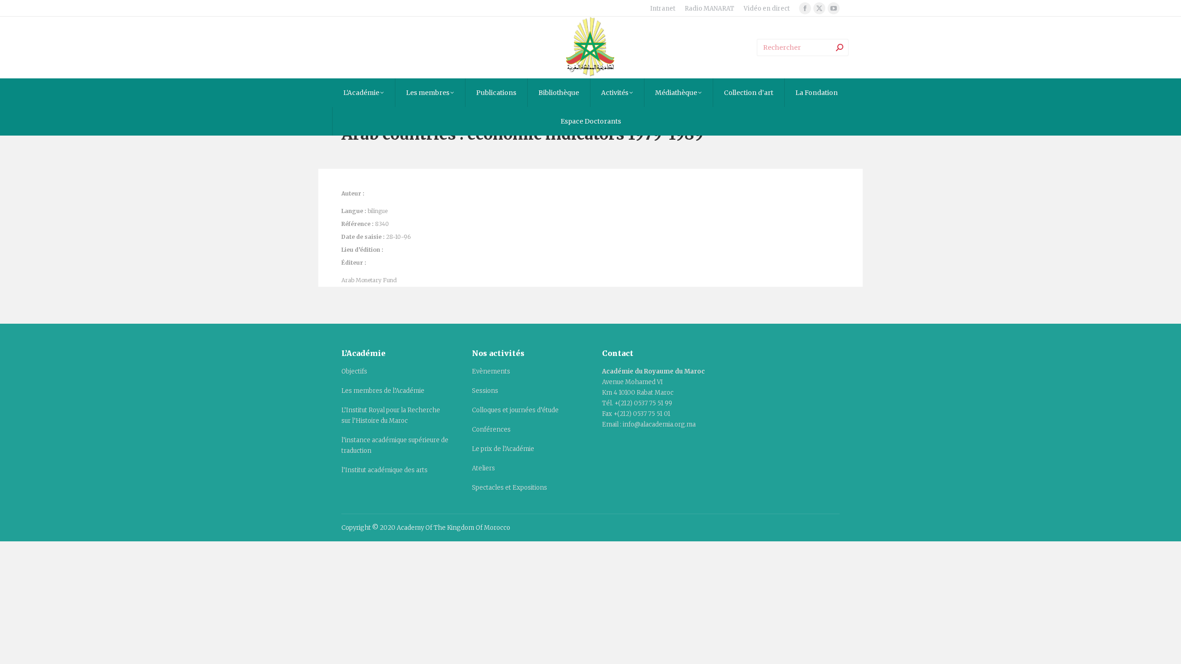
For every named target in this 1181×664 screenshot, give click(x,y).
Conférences (491, 429)
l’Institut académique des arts (384, 470)
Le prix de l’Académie (503, 449)
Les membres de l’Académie (382, 391)
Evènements (491, 371)
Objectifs (354, 371)
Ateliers (483, 468)
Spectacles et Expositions (509, 488)
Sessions (485, 391)
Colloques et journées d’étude (515, 410)
